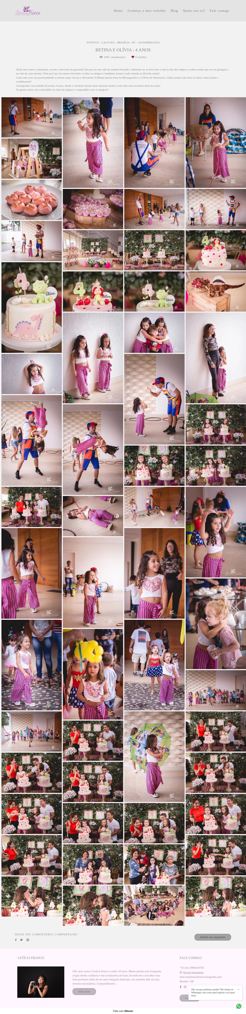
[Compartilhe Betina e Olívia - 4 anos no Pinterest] (27, 940)
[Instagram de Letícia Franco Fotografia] (185, 987)
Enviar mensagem (193, 972)
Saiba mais (84, 991)
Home (118, 10)
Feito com (123, 1011)
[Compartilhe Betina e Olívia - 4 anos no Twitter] (21, 940)
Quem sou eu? (194, 10)
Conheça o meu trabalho (147, 10)
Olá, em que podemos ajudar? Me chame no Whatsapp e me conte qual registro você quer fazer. (213, 992)
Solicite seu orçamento (212, 937)
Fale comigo (219, 10)
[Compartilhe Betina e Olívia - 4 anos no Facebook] (16, 940)
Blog (174, 10)
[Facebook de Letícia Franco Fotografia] (180, 987)
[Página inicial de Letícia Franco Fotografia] (40, 10)
